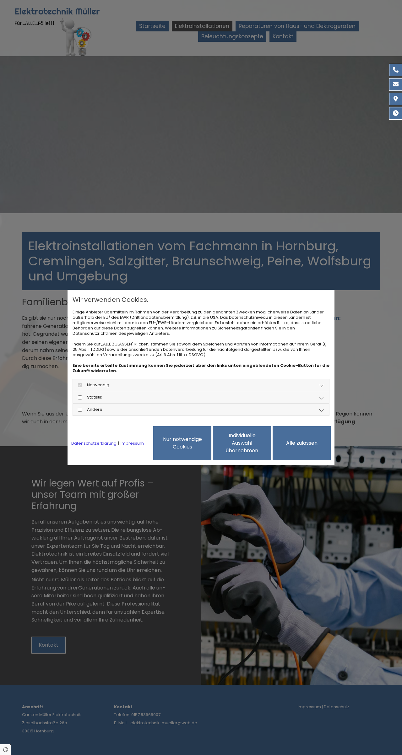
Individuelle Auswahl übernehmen (242, 443)
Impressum (132, 443)
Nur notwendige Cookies (182, 443)
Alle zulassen (302, 443)
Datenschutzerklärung (94, 443)
